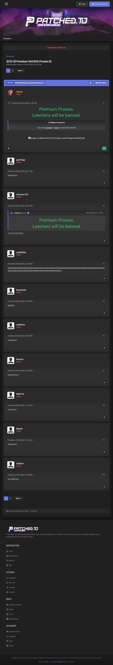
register (49, 128)
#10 (103, 475)
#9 (104, 440)
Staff (10, 551)
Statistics (12, 578)
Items (10, 646)
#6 (104, 336)
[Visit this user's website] (8, 148)
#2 (104, 171)
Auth (10, 641)
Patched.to (7, 39)
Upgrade (12, 636)
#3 (104, 206)
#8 (104, 405)
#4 (104, 264)
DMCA (11, 609)
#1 (104, 103)
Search (11, 561)
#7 (104, 370)
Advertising (13, 619)
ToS (10, 565)
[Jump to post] (28, 213)
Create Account (100, 4)
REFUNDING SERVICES (56, 48)
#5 (104, 301)
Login (83, 4)
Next (20, 71)
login (57, 128)
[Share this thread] (90, 83)
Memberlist (13, 556)
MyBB (60, 662)
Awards (11, 587)
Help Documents (15, 605)
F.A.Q (10, 614)
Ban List (11, 583)
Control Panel (13, 632)
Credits (11, 592)
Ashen (46, 662)
